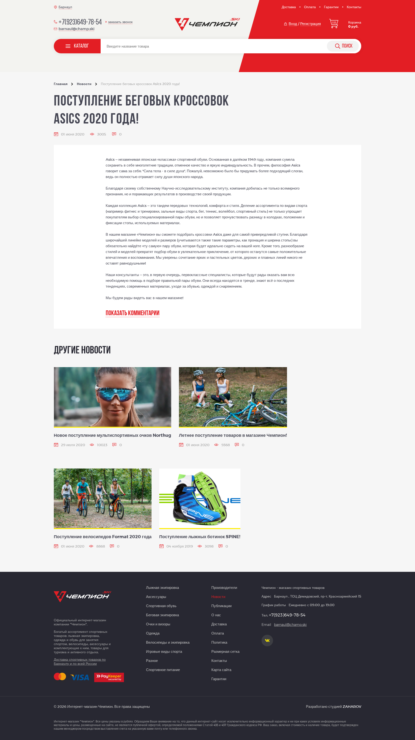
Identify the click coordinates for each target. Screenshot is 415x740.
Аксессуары (156, 596)
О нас (216, 615)
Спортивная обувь (161, 606)
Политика (219, 642)
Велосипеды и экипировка (167, 642)
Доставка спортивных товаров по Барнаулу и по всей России (80, 661)
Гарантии (331, 7)
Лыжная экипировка (162, 587)
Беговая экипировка (162, 615)
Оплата (310, 7)
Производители (224, 587)
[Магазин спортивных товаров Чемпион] (207, 24)
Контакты (354, 7)
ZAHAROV (352, 706)
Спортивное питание (163, 669)
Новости (218, 596)
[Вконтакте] (267, 640)
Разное (152, 660)
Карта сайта (221, 669)
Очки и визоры (158, 624)
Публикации (221, 606)
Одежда (152, 633)
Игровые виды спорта (164, 651)
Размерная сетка (225, 651)
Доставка (289, 7)
